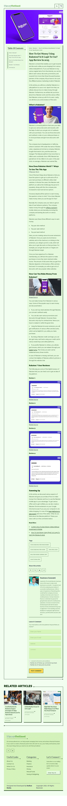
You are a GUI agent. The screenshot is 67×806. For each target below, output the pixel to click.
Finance (29, 764)
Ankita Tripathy (10, 718)
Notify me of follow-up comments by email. (43, 663)
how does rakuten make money (39, 544)
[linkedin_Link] (12, 750)
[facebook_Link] (8, 750)
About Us (10, 761)
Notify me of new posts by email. (40, 665)
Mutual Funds (31, 771)
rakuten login (53, 549)
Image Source (33, 297)
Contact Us (10, 764)
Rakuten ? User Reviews (14, 64)
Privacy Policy (11, 769)
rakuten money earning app (38, 554)
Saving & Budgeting (33, 774)
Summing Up (12, 67)
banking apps (33, 350)
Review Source (33, 399)
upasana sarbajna (30, 712)
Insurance (30, 766)
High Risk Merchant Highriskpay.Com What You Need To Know (51, 708)
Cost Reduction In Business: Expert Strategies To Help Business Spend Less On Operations (12, 710)
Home (30, 48)
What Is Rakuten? (13, 52)
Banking (29, 761)
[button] (61, 6)
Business (35, 48)
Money (29, 769)
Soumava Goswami (48, 578)
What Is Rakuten (35, 559)
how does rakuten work (37, 549)
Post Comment (36, 671)
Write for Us (11, 766)
